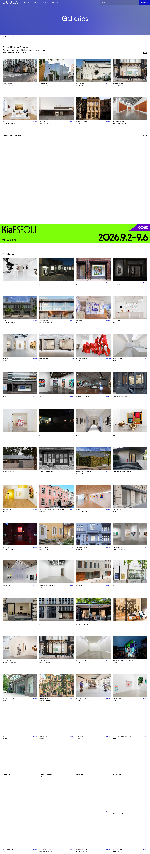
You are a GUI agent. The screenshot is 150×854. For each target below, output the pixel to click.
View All (145, 52)
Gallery (13, 36)
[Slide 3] (47, 221)
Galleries (45, 2)
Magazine (26, 2)
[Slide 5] (84, 221)
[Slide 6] (102, 221)
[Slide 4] (66, 221)
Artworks (35, 2)
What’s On (55, 2)
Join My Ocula (144, 2)
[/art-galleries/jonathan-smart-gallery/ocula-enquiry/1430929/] (9, 2)
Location (22, 36)
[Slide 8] (139, 221)
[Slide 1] (10, 221)
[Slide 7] (121, 221)
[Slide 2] (29, 221)
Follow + (35, 83)
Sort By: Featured (143, 36)
